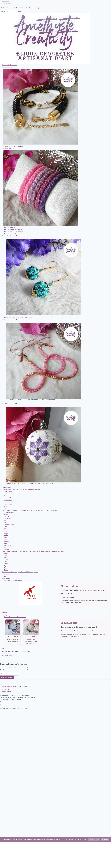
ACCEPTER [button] (105, 839)
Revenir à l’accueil (6, 677)
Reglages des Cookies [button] (94, 839)
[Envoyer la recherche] (19, 11)
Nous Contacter (6, 3)
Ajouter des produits (24, 651)
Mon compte (5, 1)
